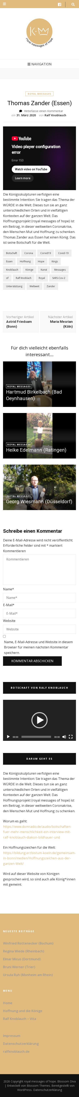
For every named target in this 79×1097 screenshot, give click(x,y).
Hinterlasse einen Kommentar (43, 111)
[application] (39, 720)
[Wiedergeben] (8, 737)
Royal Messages (39, 93)
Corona (28, 253)
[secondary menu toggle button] (4, 4)
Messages (60, 269)
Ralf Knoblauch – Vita (19, 1019)
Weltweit (34, 286)
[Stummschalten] (64, 737)
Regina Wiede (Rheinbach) (23, 951)
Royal (42, 278)
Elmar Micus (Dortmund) (22, 959)
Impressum (11, 1035)
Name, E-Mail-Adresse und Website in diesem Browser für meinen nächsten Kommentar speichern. (38, 647)
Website (9, 620)
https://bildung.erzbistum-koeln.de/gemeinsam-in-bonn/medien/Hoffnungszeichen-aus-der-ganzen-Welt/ (39, 858)
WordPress (24, 1090)
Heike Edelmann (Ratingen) (36, 450)
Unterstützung (14, 286)
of (7, 278)
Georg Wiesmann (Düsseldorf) (39, 501)
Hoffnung (25, 261)
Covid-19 (63, 253)
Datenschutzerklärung (21, 1043)
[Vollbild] (71, 737)
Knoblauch (12, 269)
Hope (41, 261)
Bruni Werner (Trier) (19, 967)
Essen (9, 261)
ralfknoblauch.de (16, 1051)
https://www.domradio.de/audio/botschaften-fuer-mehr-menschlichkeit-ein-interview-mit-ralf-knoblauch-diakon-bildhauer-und (37, 832)
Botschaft (11, 253)
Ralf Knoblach (23, 278)
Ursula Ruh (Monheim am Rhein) (28, 975)
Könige (29, 269)
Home (7, 1003)
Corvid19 (45, 253)
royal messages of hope (40, 1081)
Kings (55, 261)
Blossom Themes (38, 1085)
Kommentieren (14, 551)
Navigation (41, 64)
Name (8, 589)
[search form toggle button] (73, 4)
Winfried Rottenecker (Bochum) (28, 943)
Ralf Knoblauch (55, 115)
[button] (39, 720)
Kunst (44, 269)
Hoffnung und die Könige (22, 1011)
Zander (51, 286)
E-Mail (8, 605)
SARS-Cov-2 (58, 278)
